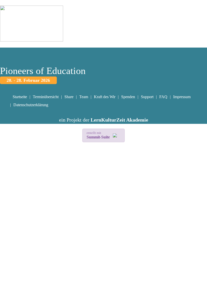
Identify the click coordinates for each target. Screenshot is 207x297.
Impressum (182, 97)
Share (68, 97)
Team (83, 97)
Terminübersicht (46, 97)
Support (147, 97)
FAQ (163, 97)
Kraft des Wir (104, 97)
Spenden (128, 97)
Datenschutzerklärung (30, 105)
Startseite (20, 97)
